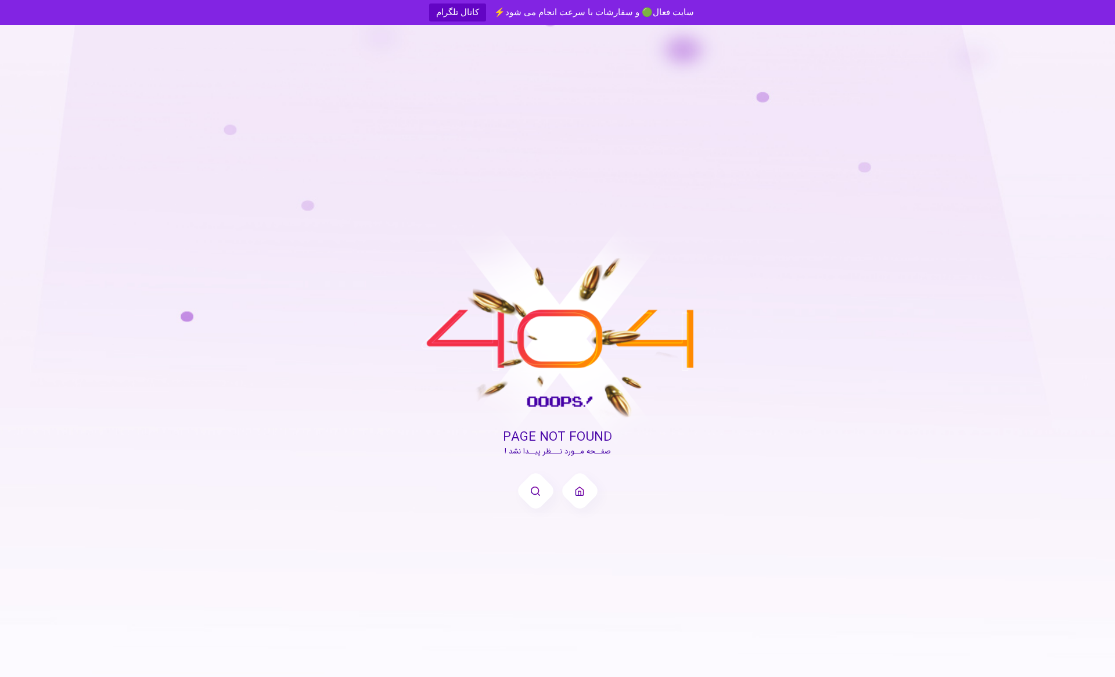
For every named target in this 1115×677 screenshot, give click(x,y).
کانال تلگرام (457, 12)
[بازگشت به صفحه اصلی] (580, 491)
